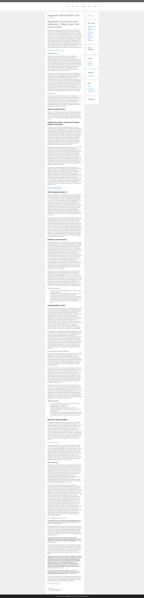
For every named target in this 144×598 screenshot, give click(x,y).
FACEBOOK (83, 6)
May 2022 (90, 63)
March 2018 (90, 65)
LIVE (77, 6)
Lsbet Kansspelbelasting (53, 442)
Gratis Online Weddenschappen (55, 590)
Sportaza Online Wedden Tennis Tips (56, 50)
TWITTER (89, 6)
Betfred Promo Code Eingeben (54, 187)
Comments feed (91, 90)
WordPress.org (91, 91)
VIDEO (67, 6)
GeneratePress (85, 596)
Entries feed (90, 88)
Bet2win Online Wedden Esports (55, 188)
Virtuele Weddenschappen (54, 583)
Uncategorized (91, 75)
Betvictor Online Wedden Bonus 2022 (56, 589)
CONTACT (95, 6)
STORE (72, 6)
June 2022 (90, 61)
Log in (89, 86)
